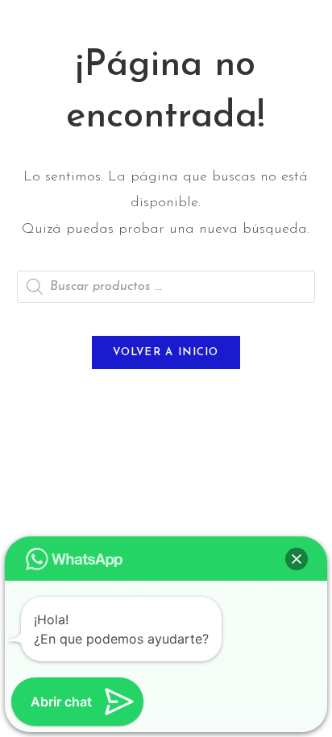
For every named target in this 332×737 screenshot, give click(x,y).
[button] (296, 559)
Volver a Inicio (166, 352)
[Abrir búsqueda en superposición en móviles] (166, 287)
